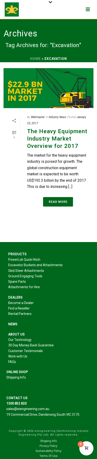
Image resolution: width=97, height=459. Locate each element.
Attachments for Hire (24, 287)
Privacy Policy (48, 446)
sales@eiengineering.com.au (27, 409)
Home (35, 59)
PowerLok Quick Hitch (24, 259)
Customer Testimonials (25, 351)
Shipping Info (16, 377)
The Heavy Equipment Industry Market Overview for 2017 (57, 138)
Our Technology (20, 340)
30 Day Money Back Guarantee (31, 345)
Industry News (57, 117)
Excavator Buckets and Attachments (35, 265)
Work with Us (17, 356)
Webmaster (38, 117)
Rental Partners (20, 314)
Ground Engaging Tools (25, 276)
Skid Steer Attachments (26, 271)
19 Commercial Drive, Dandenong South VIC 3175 (42, 414)
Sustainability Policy (48, 451)
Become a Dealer (21, 303)
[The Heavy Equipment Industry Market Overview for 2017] (48, 88)
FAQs (12, 362)
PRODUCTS (17, 254)
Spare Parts (17, 281)
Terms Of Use (48, 456)
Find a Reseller (19, 308)
